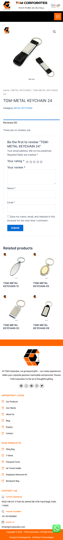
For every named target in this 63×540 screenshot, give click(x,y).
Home (6, 90)
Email (11, 202)
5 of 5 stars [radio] (41, 161)
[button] (54, 32)
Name (11, 188)
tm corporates (31, 3)
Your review (16, 167)
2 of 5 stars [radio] (30, 161)
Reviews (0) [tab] (10, 122)
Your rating (15, 161)
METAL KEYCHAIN (21, 90)
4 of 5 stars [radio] (37, 161)
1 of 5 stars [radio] (27, 161)
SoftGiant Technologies (43, 537)
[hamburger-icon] (57, 16)
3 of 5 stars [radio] (34, 161)
